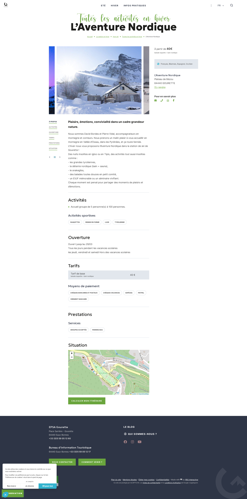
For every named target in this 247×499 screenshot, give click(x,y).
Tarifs (51, 138)
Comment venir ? (92, 462)
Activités (53, 127)
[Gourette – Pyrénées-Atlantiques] (8, 8)
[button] (109, 108)
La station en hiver (102, 37)
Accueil (90, 37)
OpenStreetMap (144, 394)
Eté (103, 5)
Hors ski (116, 37)
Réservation (14, 493)
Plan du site (116, 480)
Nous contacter (62, 462)
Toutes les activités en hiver (132, 37)
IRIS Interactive (191, 480)
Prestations (54, 143)
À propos (53, 122)
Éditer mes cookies (146, 480)
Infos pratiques (135, 5)
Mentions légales (130, 480)
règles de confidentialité (151, 483)
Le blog (129, 427)
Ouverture (53, 132)
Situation (53, 148)
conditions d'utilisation (173, 483)
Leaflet (133, 394)
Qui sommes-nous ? (142, 434)
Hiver (114, 5)
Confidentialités (162, 480)
